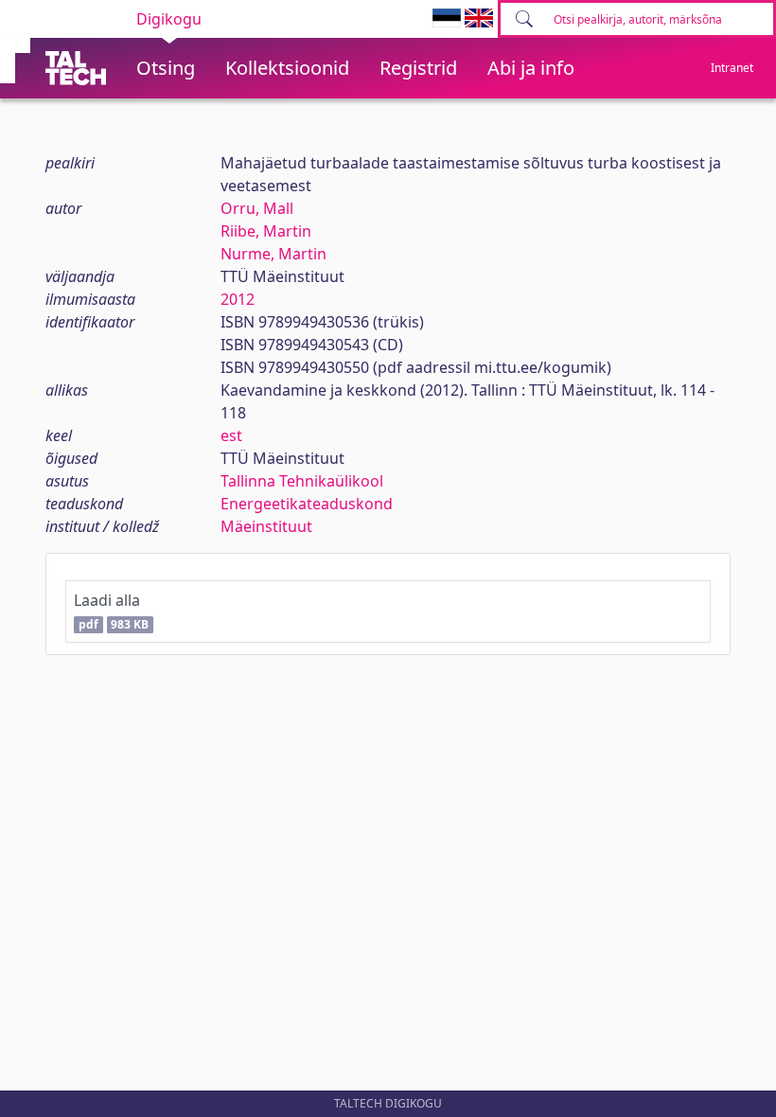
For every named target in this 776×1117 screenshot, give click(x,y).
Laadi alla (111, 611)
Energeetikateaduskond (306, 503)
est (231, 435)
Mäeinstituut (266, 526)
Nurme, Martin (273, 253)
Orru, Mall (256, 208)
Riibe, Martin (265, 231)
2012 (237, 299)
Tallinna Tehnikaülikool (301, 480)
